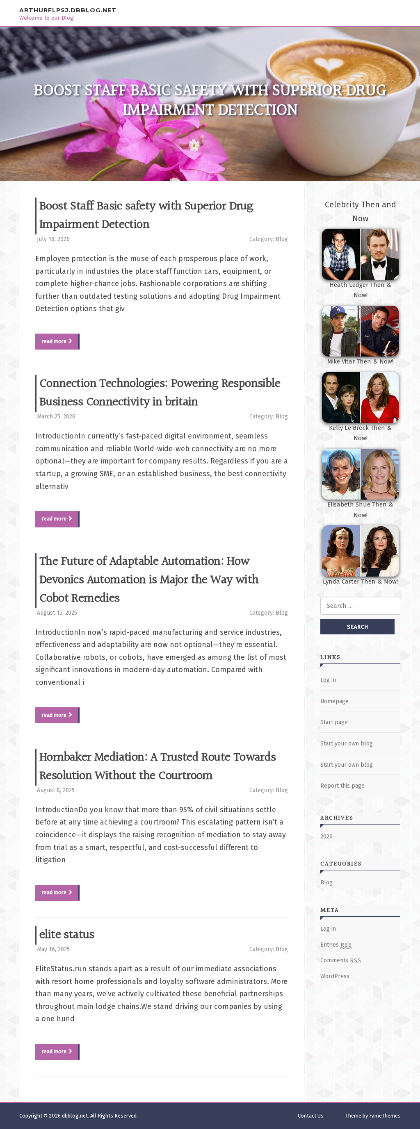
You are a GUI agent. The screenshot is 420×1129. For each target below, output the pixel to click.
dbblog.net (75, 1116)
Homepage (334, 701)
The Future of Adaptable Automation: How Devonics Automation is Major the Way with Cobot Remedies (148, 580)
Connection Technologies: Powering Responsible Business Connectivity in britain (159, 393)
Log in (328, 680)
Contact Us (311, 1116)
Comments (340, 960)
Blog (282, 239)
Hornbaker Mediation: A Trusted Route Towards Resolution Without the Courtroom (157, 767)
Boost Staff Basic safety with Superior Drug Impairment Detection (146, 216)
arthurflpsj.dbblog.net (67, 10)
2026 (326, 836)
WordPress (334, 976)
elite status (66, 935)
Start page (334, 722)
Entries (336, 944)
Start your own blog (346, 743)
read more (54, 341)
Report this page (342, 785)
